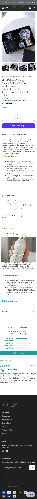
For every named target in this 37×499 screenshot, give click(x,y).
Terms (4, 426)
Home (3, 75)
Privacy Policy (7, 420)
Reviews (5, 312)
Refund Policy (7, 423)
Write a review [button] (18, 353)
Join (32, 467)
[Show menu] (2, 8)
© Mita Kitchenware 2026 (10, 486)
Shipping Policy (7, 430)
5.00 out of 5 (23, 332)
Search (4, 433)
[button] (6, 301)
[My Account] (30, 8)
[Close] (33, 239)
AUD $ (5, 479)
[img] (4, 366)
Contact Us (6, 416)
